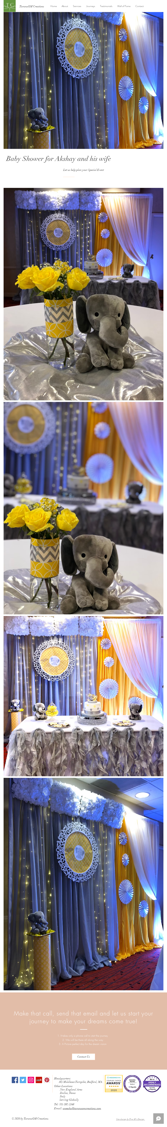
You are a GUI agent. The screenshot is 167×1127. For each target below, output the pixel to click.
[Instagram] (31, 1080)
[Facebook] (15, 1080)
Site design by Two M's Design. (130, 1119)
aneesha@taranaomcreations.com (82, 1108)
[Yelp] (39, 1080)
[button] (77, 6)
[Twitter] (23, 1080)
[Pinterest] (47, 1080)
